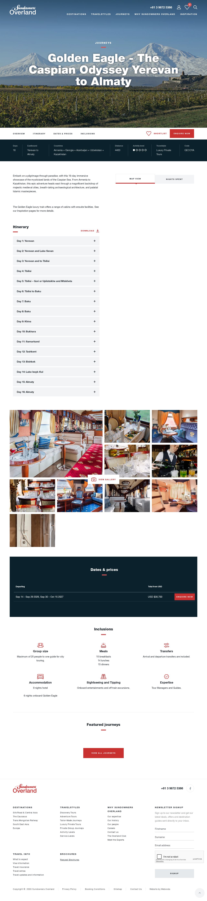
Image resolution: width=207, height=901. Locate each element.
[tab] (56, 240)
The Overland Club (117, 836)
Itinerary (39, 134)
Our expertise (114, 816)
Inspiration (188, 14)
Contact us (113, 832)
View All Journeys (104, 753)
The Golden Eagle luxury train (28, 206)
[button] (56, 240)
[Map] (155, 213)
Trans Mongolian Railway (25, 820)
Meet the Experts (116, 840)
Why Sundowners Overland (155, 14)
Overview (19, 134)
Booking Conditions (95, 889)
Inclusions (88, 134)
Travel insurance (21, 867)
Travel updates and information (28, 875)
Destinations (76, 14)
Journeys (123, 14)
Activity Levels (67, 832)
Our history (113, 820)
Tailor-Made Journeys (71, 820)
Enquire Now (182, 133)
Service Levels (67, 836)
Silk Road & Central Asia (25, 813)
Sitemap (118, 889)
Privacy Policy (69, 889)
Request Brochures (69, 860)
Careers (111, 828)
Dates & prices (63, 134)
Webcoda (165, 889)
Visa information (21, 863)
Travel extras (19, 871)
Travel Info (21, 854)
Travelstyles (101, 14)
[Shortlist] (187, 8)
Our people (113, 824)
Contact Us (136, 889)
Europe (16, 828)
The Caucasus (20, 816)
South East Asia (21, 824)
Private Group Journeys (72, 828)
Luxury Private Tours (70, 824)
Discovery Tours (68, 813)
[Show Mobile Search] (195, 7)
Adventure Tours (68, 816)
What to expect (20, 859)
